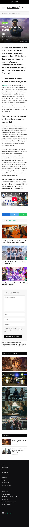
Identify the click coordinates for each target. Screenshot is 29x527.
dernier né (6, 85)
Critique (4, 470)
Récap (3, 480)
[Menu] (3, 7)
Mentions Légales (6, 504)
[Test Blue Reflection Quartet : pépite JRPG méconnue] (14, 253)
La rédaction (5, 491)
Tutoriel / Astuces (6, 485)
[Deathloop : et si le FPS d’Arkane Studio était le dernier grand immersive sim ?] (14, 231)
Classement (5, 467)
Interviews (4, 477)
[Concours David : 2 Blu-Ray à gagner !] (6, 442)
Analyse (4, 464)
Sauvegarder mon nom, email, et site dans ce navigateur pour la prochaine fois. (14, 330)
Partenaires (5, 499)
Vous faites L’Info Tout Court (9, 496)
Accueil (3, 13)
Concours (6, 435)
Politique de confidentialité (9, 501)
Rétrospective (5, 482)
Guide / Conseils (6, 475)
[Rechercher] (23, 7)
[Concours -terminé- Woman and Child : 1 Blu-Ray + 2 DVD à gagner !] (6, 451)
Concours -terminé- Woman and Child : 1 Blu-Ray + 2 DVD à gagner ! (19, 450)
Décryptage (5, 472)
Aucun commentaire (8, 36)
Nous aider (14, 1)
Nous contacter (6, 494)
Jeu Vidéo (5, 23)
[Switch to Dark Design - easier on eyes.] (26, 7)
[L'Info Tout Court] (14, 8)
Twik (7, 34)
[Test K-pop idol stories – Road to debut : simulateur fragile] (14, 274)
